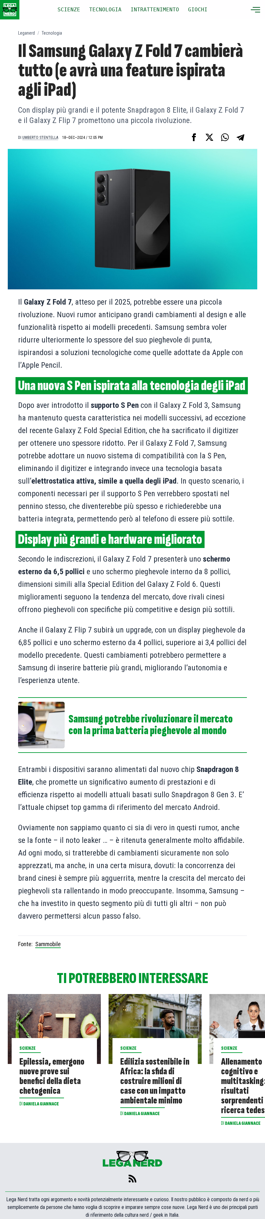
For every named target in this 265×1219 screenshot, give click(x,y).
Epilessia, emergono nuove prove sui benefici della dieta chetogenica (51, 1076)
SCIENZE (69, 9)
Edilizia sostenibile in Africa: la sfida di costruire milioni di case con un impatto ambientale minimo (154, 1081)
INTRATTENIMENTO (155, 9)
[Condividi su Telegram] (240, 137)
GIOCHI (197, 9)
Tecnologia (52, 33)
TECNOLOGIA (105, 9)
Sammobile (48, 944)
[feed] (132, 1178)
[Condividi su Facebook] (193, 137)
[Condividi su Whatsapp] (224, 137)
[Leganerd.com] (9, 9)
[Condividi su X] (209, 137)
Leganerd (26, 33)
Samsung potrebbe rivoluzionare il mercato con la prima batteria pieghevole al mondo (151, 725)
